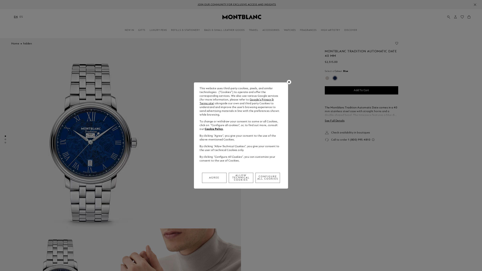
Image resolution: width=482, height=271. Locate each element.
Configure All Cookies (267, 178)
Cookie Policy (214, 129)
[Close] (289, 82)
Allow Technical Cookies (241, 177)
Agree (214, 178)
